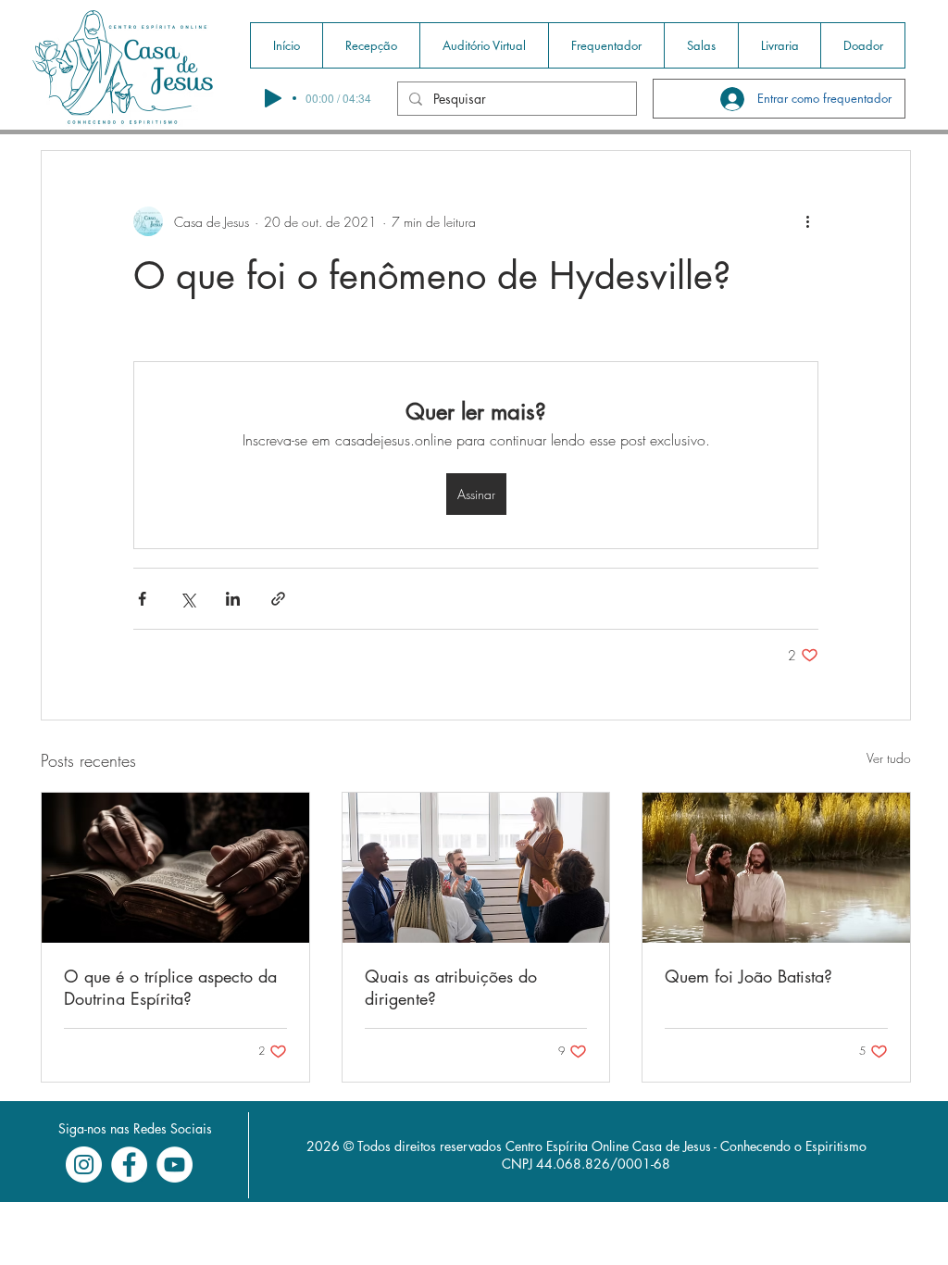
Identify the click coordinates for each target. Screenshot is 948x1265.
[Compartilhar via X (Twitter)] (187, 598)
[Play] (273, 98)
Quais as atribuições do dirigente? (451, 987)
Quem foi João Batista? (748, 976)
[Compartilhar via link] (278, 598)
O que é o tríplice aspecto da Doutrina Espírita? (170, 987)
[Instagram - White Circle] (84, 1164)
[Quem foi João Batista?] (776, 868)
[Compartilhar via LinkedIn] (233, 598)
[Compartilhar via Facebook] (142, 598)
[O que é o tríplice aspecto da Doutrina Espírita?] (175, 868)
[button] (370, 45)
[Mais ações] (807, 221)
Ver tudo (889, 758)
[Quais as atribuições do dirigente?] (476, 868)
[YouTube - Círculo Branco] (174, 1164)
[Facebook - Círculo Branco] (129, 1164)
